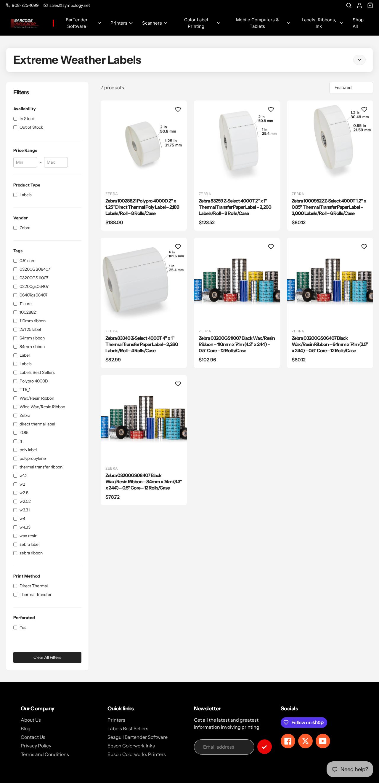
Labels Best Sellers (37, 372)
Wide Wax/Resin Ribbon (42, 406)
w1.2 (24, 475)
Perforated (24, 617)
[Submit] (264, 746)
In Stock (27, 118)
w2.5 (24, 492)
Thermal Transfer (36, 594)
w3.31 (25, 510)
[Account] (359, 5)
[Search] (349, 5)
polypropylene (33, 458)
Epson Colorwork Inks (131, 746)
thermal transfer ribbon (41, 467)
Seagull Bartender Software (137, 737)
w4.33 (25, 527)
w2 (22, 484)
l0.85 (24, 432)
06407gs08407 (33, 295)
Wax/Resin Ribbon (37, 398)
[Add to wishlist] (178, 109)
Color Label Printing (196, 23)
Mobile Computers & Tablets (257, 23)
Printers (118, 23)
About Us (31, 720)
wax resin (28, 535)
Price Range (25, 150)
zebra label (29, 544)
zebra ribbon (31, 553)
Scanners (152, 23)
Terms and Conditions (45, 754)
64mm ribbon (32, 338)
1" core (26, 303)
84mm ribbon (32, 346)
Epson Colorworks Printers (136, 754)
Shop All (358, 23)
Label (25, 355)
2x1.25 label (30, 329)
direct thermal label (37, 424)
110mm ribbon (33, 320)
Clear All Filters (47, 657)
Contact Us (33, 737)
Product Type (26, 185)
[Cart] (370, 5)
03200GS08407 (35, 269)
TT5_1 (25, 389)
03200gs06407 (34, 286)
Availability (24, 108)
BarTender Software (77, 23)
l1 (21, 441)
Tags (18, 250)
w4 (22, 518)
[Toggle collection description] (359, 60)
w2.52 (25, 501)
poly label (28, 449)
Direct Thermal (34, 586)
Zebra (25, 227)
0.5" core (28, 260)
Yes (23, 627)
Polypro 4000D (34, 381)
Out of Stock (31, 127)
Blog (25, 728)
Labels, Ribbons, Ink (319, 23)
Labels (26, 194)
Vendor (20, 218)
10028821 (28, 312)
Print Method (26, 576)
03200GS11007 (34, 277)
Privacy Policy (36, 746)
